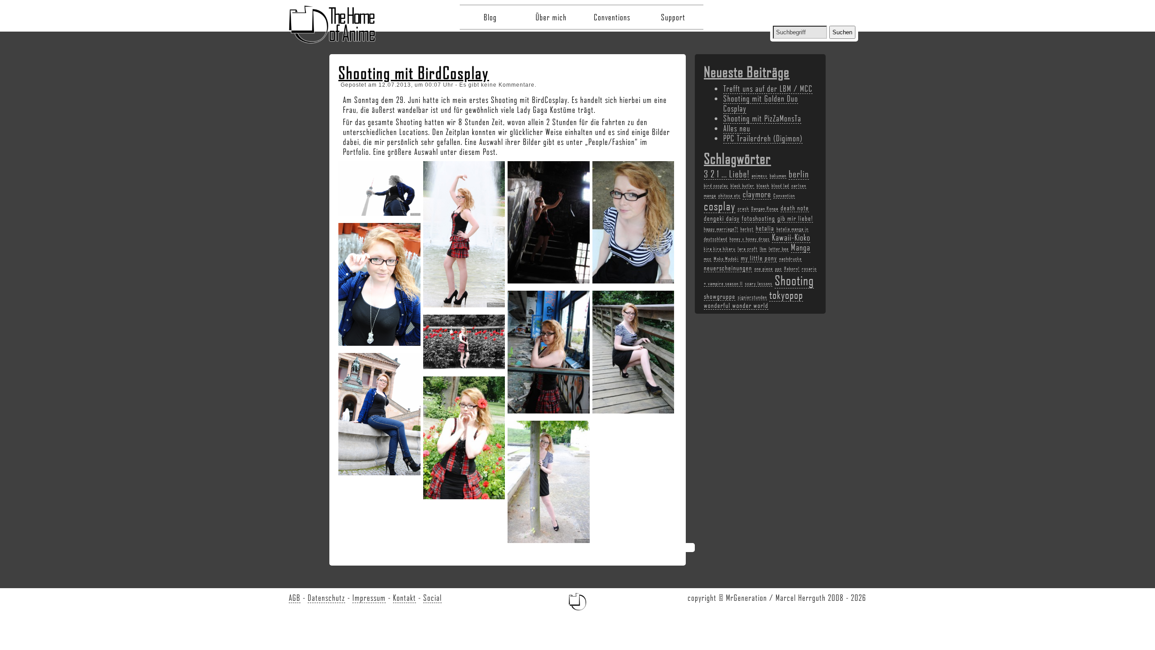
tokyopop (786, 294)
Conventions (612, 17)
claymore (757, 194)
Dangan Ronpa (764, 208)
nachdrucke (790, 258)
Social (432, 598)
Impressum (369, 598)
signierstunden (752, 297)
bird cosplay (716, 185)
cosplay (719, 206)
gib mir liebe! (795, 218)
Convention (784, 195)
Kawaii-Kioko (791, 237)
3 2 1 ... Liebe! (726, 173)
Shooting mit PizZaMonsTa (762, 118)
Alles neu (736, 128)
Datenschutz (326, 598)
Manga (800, 247)
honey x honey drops (750, 238)
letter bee (779, 248)
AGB (294, 598)
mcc (707, 258)
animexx (759, 175)
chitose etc (729, 195)
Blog (490, 17)
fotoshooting (758, 218)
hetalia (765, 228)
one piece (763, 268)
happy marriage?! (721, 229)
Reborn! (791, 268)
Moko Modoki (726, 258)
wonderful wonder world (736, 305)
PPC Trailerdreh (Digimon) (763, 138)
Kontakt (404, 598)
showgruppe (719, 296)
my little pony (759, 258)
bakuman (778, 175)
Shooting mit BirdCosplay (413, 72)
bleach (763, 185)
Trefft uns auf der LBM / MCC (768, 88)
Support (673, 17)
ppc (778, 268)
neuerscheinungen (728, 268)
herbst (746, 229)
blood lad (780, 185)
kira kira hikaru (719, 248)
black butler (742, 185)
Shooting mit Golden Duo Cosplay (760, 103)
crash (743, 208)
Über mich (551, 17)
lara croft (748, 248)
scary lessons (758, 283)
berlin (799, 173)
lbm (763, 248)
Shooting (794, 280)
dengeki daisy (721, 218)
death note (795, 208)
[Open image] (381, 185)
